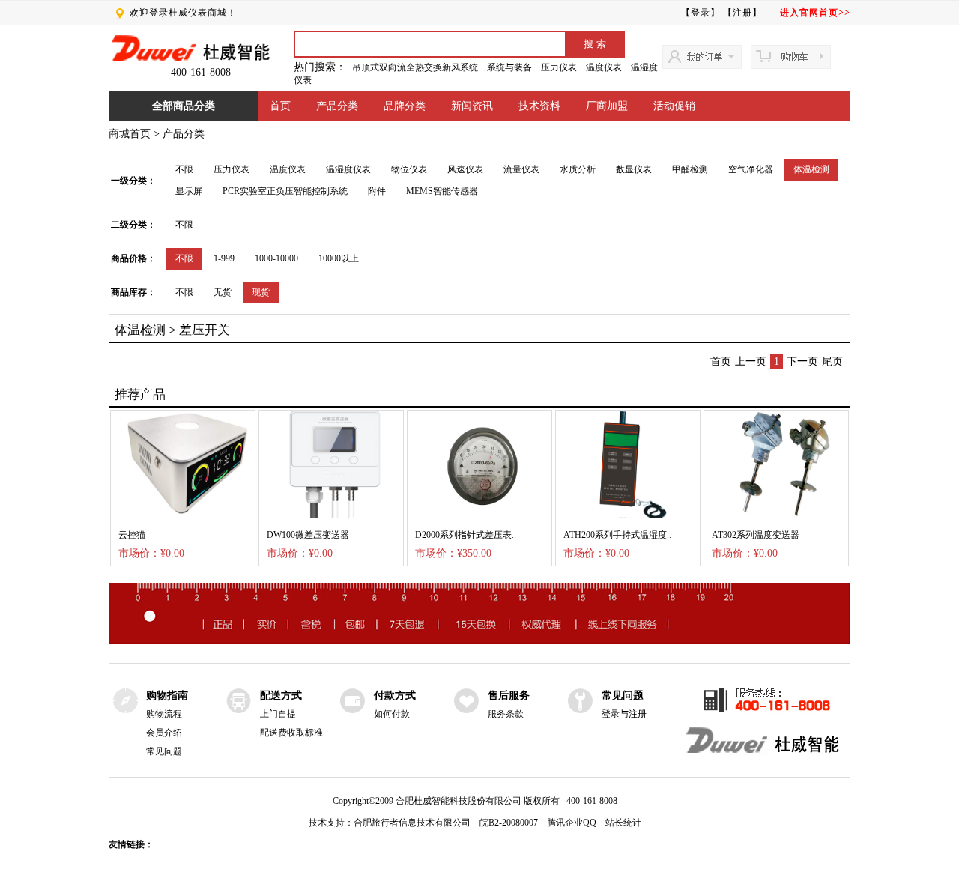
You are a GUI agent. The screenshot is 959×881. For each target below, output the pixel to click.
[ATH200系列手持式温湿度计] (627, 514)
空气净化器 (750, 169)
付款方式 (395, 695)
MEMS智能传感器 (442, 191)
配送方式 (281, 695)
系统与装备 (509, 67)
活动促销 (674, 106)
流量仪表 (521, 169)
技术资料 (539, 106)
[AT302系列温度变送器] (776, 514)
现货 (261, 292)
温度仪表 (604, 67)
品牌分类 (405, 106)
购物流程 (164, 714)
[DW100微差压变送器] (331, 514)
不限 (184, 169)
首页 (280, 106)
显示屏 (188, 191)
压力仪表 (559, 67)
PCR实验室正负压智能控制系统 (285, 191)
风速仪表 (465, 169)
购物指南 (167, 695)
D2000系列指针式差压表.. (465, 535)
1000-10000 (276, 258)
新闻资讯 (472, 106)
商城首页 (130, 133)
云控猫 (131, 535)
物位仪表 (409, 169)
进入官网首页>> (815, 12)
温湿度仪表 (348, 169)
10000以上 (338, 258)
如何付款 (392, 714)
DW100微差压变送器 (308, 535)
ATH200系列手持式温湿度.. (617, 535)
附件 (377, 191)
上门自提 (278, 714)
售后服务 (509, 695)
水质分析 (578, 169)
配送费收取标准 (291, 732)
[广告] (479, 641)
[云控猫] (182, 514)
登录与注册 (624, 714)
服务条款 (506, 714)
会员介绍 (164, 732)
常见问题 (164, 751)
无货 (223, 292)
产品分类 (337, 106)
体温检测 (811, 169)
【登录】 (700, 12)
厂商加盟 (607, 106)
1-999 (224, 258)
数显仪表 (634, 169)
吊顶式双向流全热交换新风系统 (415, 67)
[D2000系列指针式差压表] (479, 514)
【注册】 (742, 12)
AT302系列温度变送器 (755, 535)
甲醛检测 (690, 169)
